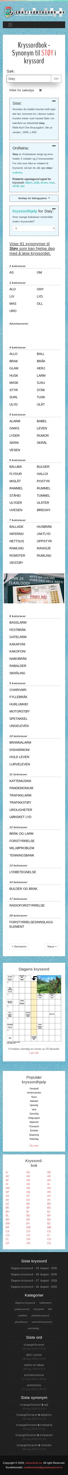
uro (12, 311)
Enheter (34, 1130)
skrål (15, 185)
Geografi (34, 1088)
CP (7, 1243)
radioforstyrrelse (27, 905)
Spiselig (34, 1105)
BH (7, 1211)
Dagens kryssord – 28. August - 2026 (34, 1274)
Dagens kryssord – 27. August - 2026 (34, 1280)
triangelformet (34, 1344)
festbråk (17, 630)
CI (48, 1235)
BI (27, 1211)
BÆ (28, 1227)
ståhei (15, 495)
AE (49, 1176)
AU (49, 1195)
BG (49, 1207)
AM (8, 1187)
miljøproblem (21, 848)
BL (7, 1215)
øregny (43, 510)
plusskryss (21, 1321)
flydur (15, 474)
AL (48, 1184)
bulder (43, 467)
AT (28, 1195)
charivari (17, 690)
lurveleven (19, 764)
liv (11, 296)
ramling (16, 548)
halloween (45, 1302)
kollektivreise (34, 1375)
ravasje (44, 548)
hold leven (19, 757)
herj (41, 368)
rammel (16, 488)
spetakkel (18, 719)
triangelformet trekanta (34, 1425)
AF (7, 1180)
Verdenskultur (34, 1092)
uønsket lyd (20, 817)
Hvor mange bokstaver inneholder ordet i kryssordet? (32, 219)
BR (7, 1219)
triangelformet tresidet (34, 1445)
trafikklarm (20, 795)
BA (28, 1203)
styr (22, 185)
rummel (43, 488)
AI (7, 1184)
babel (42, 421)
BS (28, 1219)
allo (13, 354)
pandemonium (21, 788)
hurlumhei (18, 704)
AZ (7, 1203)
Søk (56, 78)
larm (41, 375)
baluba (15, 467)
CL (7, 1239)
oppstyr (44, 541)
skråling (17, 673)
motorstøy (19, 711)
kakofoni (17, 651)
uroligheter (20, 810)
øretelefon (34, 1385)
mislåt (15, 481)
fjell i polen (34, 1355)
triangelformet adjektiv (34, 1415)
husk (13, 375)
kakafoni (17, 644)
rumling (44, 555)
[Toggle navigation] (10, 24)
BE (7, 1207)
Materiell (34, 1122)
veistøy (16, 563)
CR (28, 1243)
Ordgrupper (34, 1118)
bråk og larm (21, 833)
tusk (41, 397)
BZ (49, 1223)
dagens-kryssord (25, 1302)
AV (7, 1199)
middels (22, 1315)
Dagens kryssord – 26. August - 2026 (34, 1286)
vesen (14, 450)
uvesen (15, 510)
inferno (16, 534)
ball (40, 354)
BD (49, 1203)
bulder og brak (23, 889)
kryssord (39, 1309)
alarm (14, 421)
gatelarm (17, 637)
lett (50, 1309)
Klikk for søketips (21, 90)
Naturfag (34, 1139)
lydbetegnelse (22, 872)
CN (28, 1239)
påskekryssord (40, 1315)
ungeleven (19, 726)
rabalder (17, 666)
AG (28, 1180)
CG (8, 1235)
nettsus (16, 541)
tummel (43, 495)
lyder (14, 435)
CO (49, 1239)
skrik (14, 443)
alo (12, 289)
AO (49, 1187)
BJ (48, 1211)
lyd (40, 296)
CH (28, 1235)
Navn (34, 1097)
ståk (41, 390)
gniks (14, 428)
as (11, 272)
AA (28, 1172)
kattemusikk (20, 781)
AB (49, 1172)
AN (28, 1187)
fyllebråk (18, 697)
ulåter (43, 503)
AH (49, 1180)
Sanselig (34, 1113)
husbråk (44, 527)
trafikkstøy (20, 802)
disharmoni (19, 750)
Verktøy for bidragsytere (33, 198)
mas (51, 182)
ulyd (13, 404)
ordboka (17, 172)
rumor (43, 435)
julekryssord (22, 1309)
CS (49, 1243)
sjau (41, 383)
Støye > (51, 946)
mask (13, 383)
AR (49, 1191)
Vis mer (34, 1145)
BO (28, 1215)
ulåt (41, 404)
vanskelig (33, 1328)
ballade (16, 527)
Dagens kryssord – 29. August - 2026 (34, 1268)
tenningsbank (21, 855)
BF (28, 1207)
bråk (36, 182)
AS (7, 1195)
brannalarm (20, 742)
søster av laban (34, 1365)
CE (49, 1231)
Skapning (34, 1135)
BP (49, 1215)
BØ (49, 1227)
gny (40, 289)
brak (13, 361)
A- (7, 1172)
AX (28, 1199)
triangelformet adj (34, 1404)
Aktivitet (34, 1101)
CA (7, 1231)
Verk (34, 1109)
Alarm (28, 182)
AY (48, 1199)
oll (40, 303)
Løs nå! (34, 1052)
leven (44, 182)
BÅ (7, 1227)
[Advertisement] (34, 331)
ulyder (15, 503)
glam (13, 368)
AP (7, 1191)
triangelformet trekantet (34, 1435)
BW (8, 1223)
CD (28, 1231)
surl (13, 397)
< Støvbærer (19, 946)
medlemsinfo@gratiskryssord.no (43, 1467)
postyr (43, 481)
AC (7, 1176)
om (39, 272)
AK (28, 1184)
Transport (34, 1126)
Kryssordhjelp (24, 211)
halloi (42, 474)
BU (49, 1219)
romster (17, 555)
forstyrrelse (22, 841)
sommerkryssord (42, 1321)
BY (28, 1223)
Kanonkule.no (34, 1462)
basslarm (17, 622)
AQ (28, 1191)
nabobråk (18, 659)
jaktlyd (43, 534)
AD (28, 1176)
